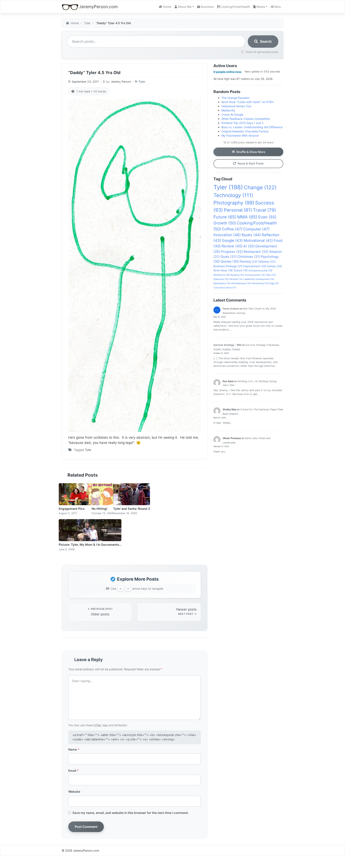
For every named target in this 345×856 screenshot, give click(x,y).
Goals (228, 257)
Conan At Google (232, 114)
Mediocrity (228, 110)
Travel (264, 210)
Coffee (232, 229)
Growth (224, 223)
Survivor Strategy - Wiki (227, 344)
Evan (267, 216)
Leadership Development (258, 279)
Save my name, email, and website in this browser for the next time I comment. (130, 813)
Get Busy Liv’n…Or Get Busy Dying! (257, 381)
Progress (232, 252)
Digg (274, 283)
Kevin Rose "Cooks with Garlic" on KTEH (247, 102)
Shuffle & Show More (250, 152)
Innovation (227, 234)
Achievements (255, 275)
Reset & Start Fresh (251, 163)
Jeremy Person (121, 81)
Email (73, 771)
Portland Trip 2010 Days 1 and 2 (242, 123)
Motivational (258, 240)
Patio (271, 275)
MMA (247, 216)
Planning (248, 261)
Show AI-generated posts (262, 52)
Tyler (142, 81)
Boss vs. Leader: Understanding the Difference (252, 127)
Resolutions (221, 283)
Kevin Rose (223, 270)
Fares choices (231, 308)
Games (274, 266)
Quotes (230, 261)
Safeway (267, 261)
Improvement (254, 266)
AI (249, 246)
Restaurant (256, 252)
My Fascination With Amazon (240, 135)
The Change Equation (235, 97)
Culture (241, 270)
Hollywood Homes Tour (236, 106)
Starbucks (221, 279)
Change (260, 187)
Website (74, 792)
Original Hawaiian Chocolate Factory (245, 131)
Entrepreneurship (260, 270)
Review (232, 246)
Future (224, 216)
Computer (256, 229)
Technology (233, 195)
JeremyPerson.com (98, 6)
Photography (233, 203)
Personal (238, 210)
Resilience (221, 274)
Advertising (260, 283)
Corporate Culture (224, 287)
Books (251, 235)
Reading (237, 275)
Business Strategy (227, 266)
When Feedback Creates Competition (245, 118)
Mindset (236, 279)
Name (73, 749)
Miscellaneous (241, 283)
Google (232, 240)
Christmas (248, 257)
